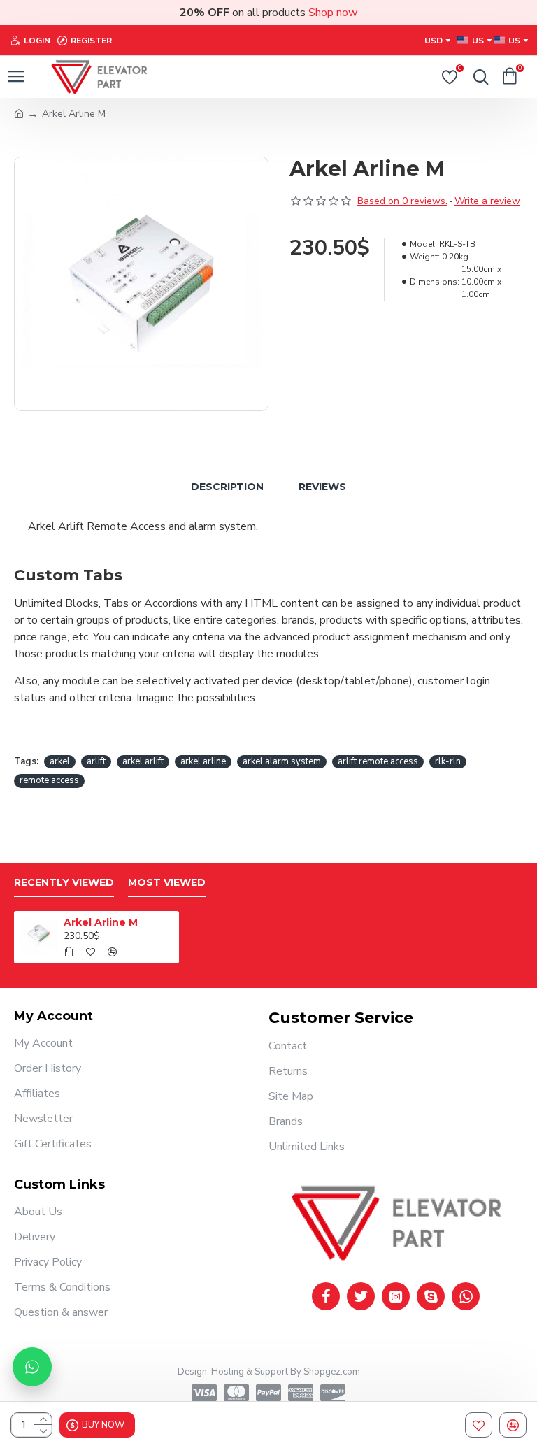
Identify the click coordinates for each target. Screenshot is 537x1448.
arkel (60, 761)
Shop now (332, 12)
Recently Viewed (64, 883)
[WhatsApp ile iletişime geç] (32, 1366)
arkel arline (203, 761)
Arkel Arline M (101, 922)
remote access (49, 780)
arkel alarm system (282, 761)
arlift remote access (378, 761)
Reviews (322, 486)
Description (227, 486)
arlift (96, 761)
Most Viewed (167, 883)
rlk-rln (448, 761)
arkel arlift (143, 761)
